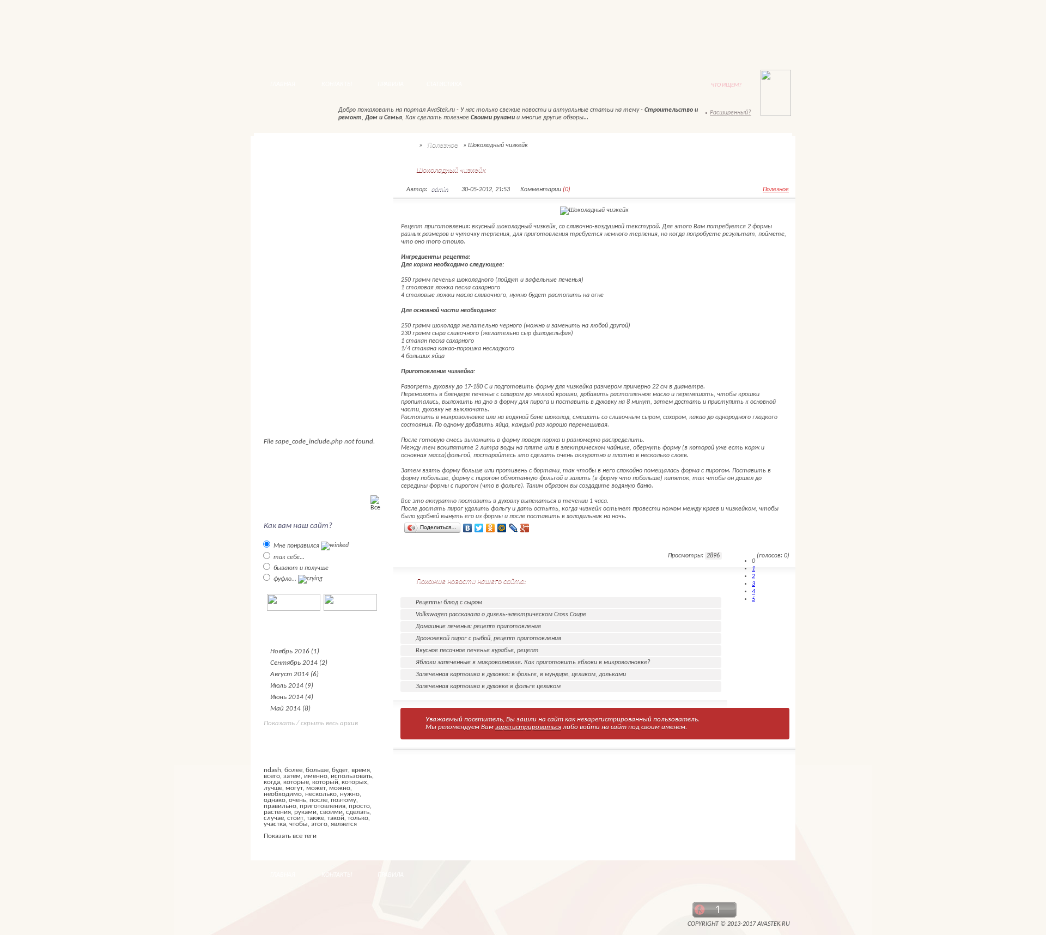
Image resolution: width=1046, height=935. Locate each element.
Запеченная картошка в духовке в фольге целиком (488, 686)
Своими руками (296, 327)
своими (331, 812)
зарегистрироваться (528, 727)
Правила (391, 84)
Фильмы (285, 369)
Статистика (444, 84)
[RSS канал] (273, 114)
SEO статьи (291, 199)
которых (354, 782)
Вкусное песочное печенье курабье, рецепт (477, 650)
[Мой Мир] (502, 528)
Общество (288, 213)
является (344, 824)
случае (274, 818)
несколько (321, 794)
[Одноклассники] (490, 528)
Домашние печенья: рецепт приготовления (478, 626)
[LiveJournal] (513, 528)
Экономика (289, 228)
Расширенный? (730, 113)
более (293, 770)
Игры (280, 355)
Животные (289, 256)
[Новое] (313, 114)
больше (317, 770)
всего (272, 776)
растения (277, 812)
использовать (351, 776)
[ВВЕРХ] (766, 875)
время (360, 770)
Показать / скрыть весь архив (311, 723)
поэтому (343, 800)
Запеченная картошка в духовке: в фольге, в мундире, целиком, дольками (521, 674)
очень (297, 800)
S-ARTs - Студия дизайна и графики (429, 917)
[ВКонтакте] (467, 528)
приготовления (322, 806)
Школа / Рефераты (302, 341)
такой (335, 818)
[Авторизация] (687, 36)
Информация (292, 313)
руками (305, 812)
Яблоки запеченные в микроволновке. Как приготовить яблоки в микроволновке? (533, 662)
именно (315, 776)
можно (339, 788)
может (316, 788)
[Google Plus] (525, 528)
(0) (566, 189)
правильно (280, 806)
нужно (350, 794)
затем (292, 776)
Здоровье (286, 270)
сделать (357, 812)
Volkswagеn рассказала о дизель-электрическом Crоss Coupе (501, 614)
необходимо (283, 794)
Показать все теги (290, 836)
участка (275, 824)
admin (439, 189)
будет (340, 770)
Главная (458, 34)
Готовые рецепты (301, 298)
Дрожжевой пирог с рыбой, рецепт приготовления (488, 638)
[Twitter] (479, 528)
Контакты (505, 40)
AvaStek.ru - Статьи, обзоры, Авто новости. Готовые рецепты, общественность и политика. (336, 35)
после (318, 800)
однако (274, 800)
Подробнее (427, 556)
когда (272, 782)
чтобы (298, 824)
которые (296, 782)
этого (319, 824)
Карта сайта (483, 44)
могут (294, 788)
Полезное (287, 242)
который (325, 782)
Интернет (289, 284)
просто (359, 806)
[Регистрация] (748, 36)
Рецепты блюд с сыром (449, 602)
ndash (272, 770)
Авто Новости (295, 171)
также (315, 818)
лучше (273, 788)
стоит (295, 818)
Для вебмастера (298, 185)
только (358, 818)
